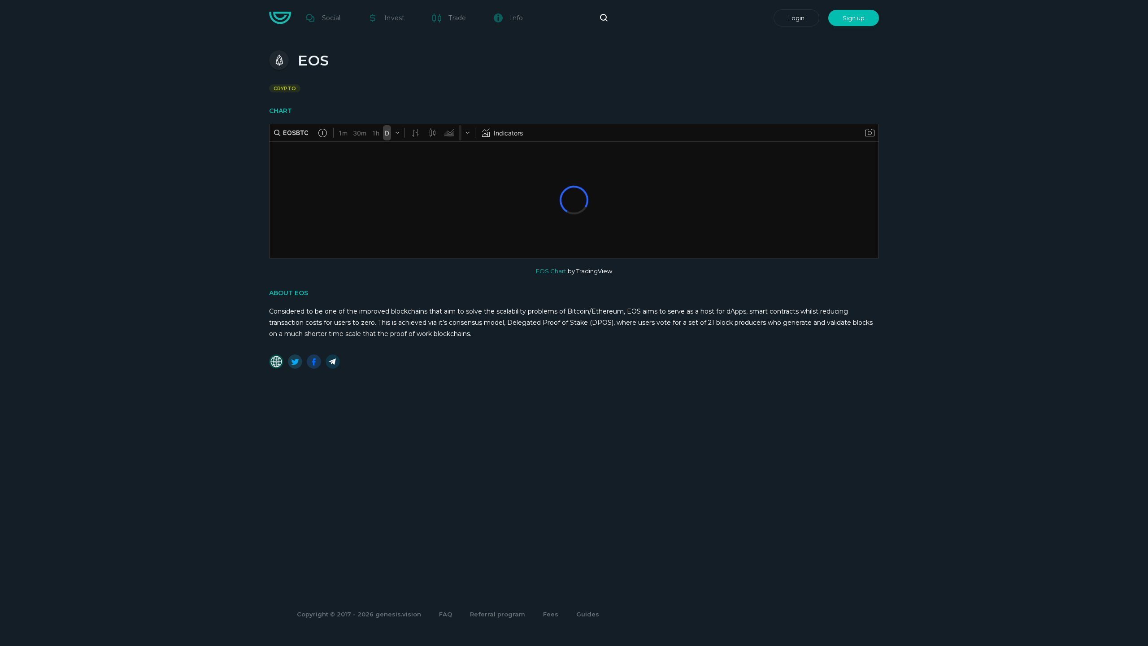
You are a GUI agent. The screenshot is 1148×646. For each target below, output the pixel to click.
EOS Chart (551, 271)
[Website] (276, 361)
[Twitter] (295, 361)
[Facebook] (314, 361)
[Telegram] (333, 361)
